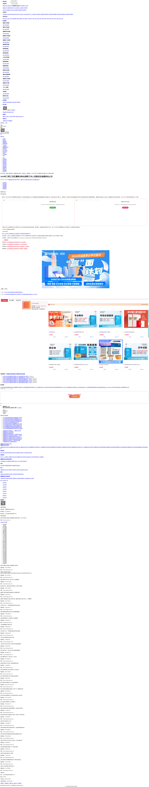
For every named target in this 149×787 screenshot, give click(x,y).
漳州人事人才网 (45, 18)
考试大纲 (6, 452)
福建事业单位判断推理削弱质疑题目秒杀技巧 (12, 439)
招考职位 (5, 162)
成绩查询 (5, 167)
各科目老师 (14, 102)
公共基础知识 (3, 461)
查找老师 (18, 102)
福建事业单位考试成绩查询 (121, 447)
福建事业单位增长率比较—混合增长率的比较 (12, 434)
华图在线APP (5, 120)
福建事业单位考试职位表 (15, 447)
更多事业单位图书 (144, 304)
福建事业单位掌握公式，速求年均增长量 (11, 440)
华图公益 (11, 783)
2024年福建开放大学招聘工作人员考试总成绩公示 (75, 387)
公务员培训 (25, 14)
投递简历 (13, 110)
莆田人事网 (19, 18)
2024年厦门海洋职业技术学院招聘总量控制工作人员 (54, 387)
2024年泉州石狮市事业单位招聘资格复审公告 (12, 420)
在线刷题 (5, 159)
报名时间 (5, 161)
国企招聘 (16, 10)
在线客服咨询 (52, 207)
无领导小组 (11, 474)
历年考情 (34, 456)
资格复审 (5, 170)
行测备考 (5, 14)
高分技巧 (17, 14)
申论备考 (9, 14)
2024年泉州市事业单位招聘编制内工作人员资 (12, 423)
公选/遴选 (21, 7)
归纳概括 (2, 469)
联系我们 (71, 14)
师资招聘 (5, 112)
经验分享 (25, 461)
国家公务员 (5, 5)
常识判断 (2, 465)
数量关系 (10, 465)
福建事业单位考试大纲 (25, 447)
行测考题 (2, 478)
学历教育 (25, 7)
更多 (13, 112)
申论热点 (21, 14)
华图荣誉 (7, 783)
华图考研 (20, 10)
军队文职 (5, 10)
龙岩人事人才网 (59, 18)
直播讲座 (5, 486)
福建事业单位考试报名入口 (35, 447)
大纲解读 (10, 456)
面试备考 (13, 14)
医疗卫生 (14, 7)
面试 (6, 25)
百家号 (14, 116)
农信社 (12, 10)
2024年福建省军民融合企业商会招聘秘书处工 (12, 426)
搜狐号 (4, 116)
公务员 (4, 138)
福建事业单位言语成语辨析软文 (10, 441)
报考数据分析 (19, 456)
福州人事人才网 (6, 18)
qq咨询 (1, 522)
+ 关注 (7, 133)
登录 (6, 122)
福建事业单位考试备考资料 (6, 459)
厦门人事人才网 (38, 18)
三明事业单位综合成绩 (20, 373)
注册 (1, 125)
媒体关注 (15, 783)
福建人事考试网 (9, 173)
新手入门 (30, 14)
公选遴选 (5, 145)
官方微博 (5, 522)
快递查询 (63, 14)
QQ (1, 134)
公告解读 (6, 456)
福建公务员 (5, 7)
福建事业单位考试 (17, 173)
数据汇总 (38, 456)
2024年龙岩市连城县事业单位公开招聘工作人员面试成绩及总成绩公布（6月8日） (21, 294)
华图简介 (2, 783)
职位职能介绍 (29, 456)
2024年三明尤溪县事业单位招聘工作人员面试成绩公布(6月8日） (16, 376)
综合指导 (22, 469)
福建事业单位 (5, 147)
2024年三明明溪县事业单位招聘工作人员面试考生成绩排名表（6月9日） (18, 378)
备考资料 (38, 14)
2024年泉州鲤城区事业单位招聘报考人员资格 (12, 417)
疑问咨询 (5, 183)
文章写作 (18, 469)
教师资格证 (5, 143)
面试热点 (22, 474)
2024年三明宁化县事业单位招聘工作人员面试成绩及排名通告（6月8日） (18, 382)
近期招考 (24, 10)
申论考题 (6, 478)
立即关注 (20, 407)
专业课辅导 (8, 461)
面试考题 (10, 478)
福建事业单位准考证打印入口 (78, 447)
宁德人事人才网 (31, 18)
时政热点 (5, 491)
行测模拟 (14, 478)
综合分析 (6, 469)
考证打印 (5, 165)
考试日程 (30, 452)
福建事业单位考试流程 (46, 447)
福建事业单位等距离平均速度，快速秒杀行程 (12, 438)
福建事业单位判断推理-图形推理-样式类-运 (12, 436)
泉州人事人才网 (52, 18)
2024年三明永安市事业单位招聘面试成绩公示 (13, 292)
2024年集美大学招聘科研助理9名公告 (11, 422)
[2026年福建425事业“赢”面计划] (75, 269)
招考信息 (34, 14)
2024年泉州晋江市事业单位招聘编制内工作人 (12, 418)
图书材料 (47, 14)
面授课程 (55, 14)
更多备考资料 (125, 207)
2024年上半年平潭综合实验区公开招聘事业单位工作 (118, 387)
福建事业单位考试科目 (89, 447)
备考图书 (5, 182)
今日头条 (11, 116)
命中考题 (32, 478)
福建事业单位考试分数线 (132, 447)
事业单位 (10, 5)
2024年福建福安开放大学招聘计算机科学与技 (12, 424)
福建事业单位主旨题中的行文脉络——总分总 (12, 435)
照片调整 (5, 484)
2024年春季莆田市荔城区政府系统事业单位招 (12, 427)
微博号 (17, 116)
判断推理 (14, 465)
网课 (8, 25)
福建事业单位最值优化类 (8, 433)
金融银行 (9, 10)
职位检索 (5, 489)
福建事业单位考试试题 (5, 476)
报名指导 (24, 456)
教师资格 (10, 7)
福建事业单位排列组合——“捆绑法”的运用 (12, 430)
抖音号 (7, 116)
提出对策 (14, 469)
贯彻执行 (10, 469)
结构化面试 (6, 474)
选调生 (17, 7)
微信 (31, 179)
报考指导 (2, 454)
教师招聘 (5, 142)
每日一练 (17, 461)
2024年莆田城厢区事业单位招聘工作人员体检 (13, 428)
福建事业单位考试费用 (110, 447)
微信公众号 (21, 116)
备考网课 (5, 185)
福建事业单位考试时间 (67, 447)
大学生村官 (5, 150)
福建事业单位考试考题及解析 (100, 447)
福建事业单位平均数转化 (8, 431)
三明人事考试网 (13, 18)
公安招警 (22, 5)
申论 (1, 467)
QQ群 (33, 179)
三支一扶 (5, 144)
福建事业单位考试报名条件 (56, 447)
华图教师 (10, 120)
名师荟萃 (67, 14)
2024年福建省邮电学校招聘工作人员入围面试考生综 (33, 387)
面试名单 (5, 166)
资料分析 (18, 465)
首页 (4, 157)
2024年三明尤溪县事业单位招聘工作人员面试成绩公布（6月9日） (16, 377)
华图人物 (5, 102)
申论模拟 (18, 478)
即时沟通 (59, 14)
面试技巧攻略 (17, 474)
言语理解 (6, 465)
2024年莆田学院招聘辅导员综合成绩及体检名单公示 (97, 387)
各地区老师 (9, 102)
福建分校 (2, 136)
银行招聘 (5, 148)
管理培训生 (9, 112)
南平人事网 (24, 18)
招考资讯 (5, 482)
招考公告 (5, 160)
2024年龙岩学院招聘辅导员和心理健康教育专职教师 (11, 387)
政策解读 (42, 456)
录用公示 (5, 168)
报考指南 (5, 163)
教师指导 (13, 461)
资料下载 (5, 497)
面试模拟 (22, 478)
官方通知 (26, 452)
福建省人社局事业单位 (25, 179)
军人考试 (26, 5)
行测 (1, 463)
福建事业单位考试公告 (5, 447)
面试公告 (14, 452)
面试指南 (2, 474)
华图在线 (42, 14)
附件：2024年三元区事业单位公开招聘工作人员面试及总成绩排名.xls (16, 233)
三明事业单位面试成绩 (10, 373)
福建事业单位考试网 (4, 445)
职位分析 (14, 456)
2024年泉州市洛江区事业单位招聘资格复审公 (12, 421)
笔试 (4, 25)
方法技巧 (21, 461)
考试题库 (51, 14)
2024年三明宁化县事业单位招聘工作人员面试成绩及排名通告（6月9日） (18, 381)
